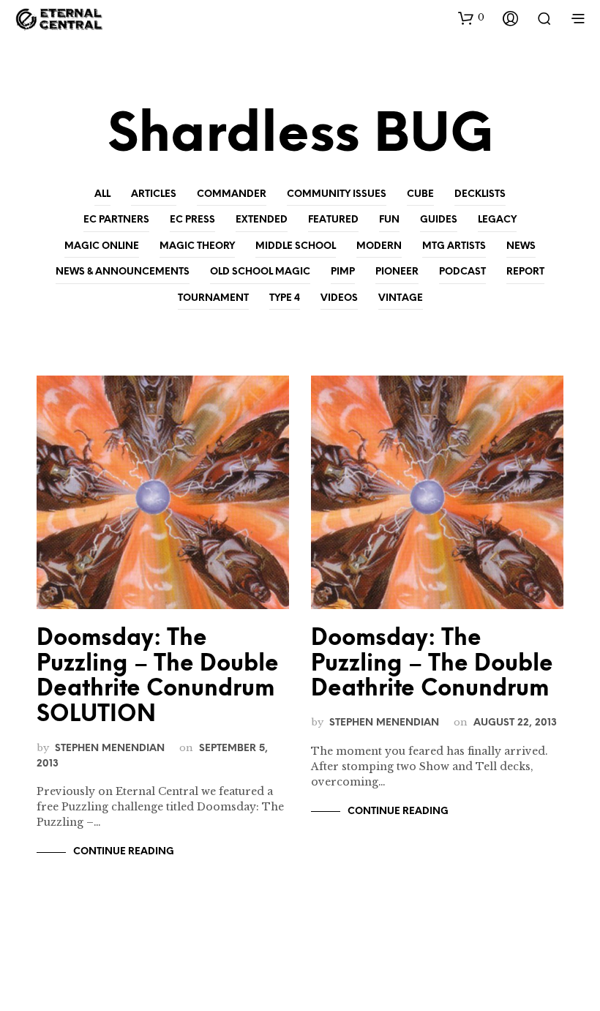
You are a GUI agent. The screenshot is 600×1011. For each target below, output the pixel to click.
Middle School (295, 246)
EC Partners (116, 220)
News (521, 246)
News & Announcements (123, 272)
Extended (262, 220)
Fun (389, 220)
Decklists (480, 194)
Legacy (497, 220)
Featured (333, 220)
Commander (231, 194)
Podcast (462, 272)
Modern (379, 246)
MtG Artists (454, 246)
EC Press (192, 220)
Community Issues (336, 194)
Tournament (213, 298)
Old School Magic (260, 272)
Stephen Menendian (110, 748)
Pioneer (397, 272)
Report (525, 272)
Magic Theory (197, 246)
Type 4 (284, 298)
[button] (471, 17)
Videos (339, 298)
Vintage (400, 298)
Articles (153, 194)
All (102, 194)
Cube (420, 194)
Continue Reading (123, 852)
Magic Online (101, 246)
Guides (438, 220)
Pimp (343, 272)
